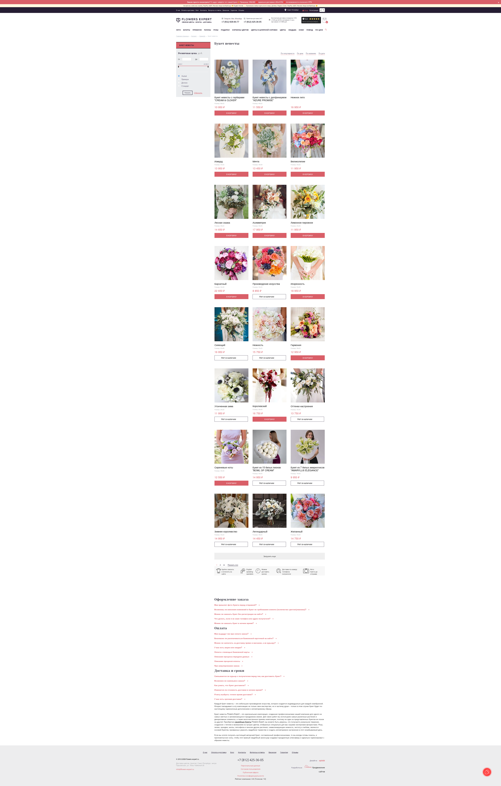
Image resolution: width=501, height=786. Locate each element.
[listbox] (322, 10)
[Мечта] (270, 142)
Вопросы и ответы (214, 10)
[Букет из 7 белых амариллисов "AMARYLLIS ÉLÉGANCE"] (308, 448)
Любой (184, 76)
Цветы (283, 30)
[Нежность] (270, 325)
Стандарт (185, 86)
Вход (306, 10)
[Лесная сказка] (231, 203)
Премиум (197, 30)
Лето (178, 30)
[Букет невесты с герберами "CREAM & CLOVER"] (231, 78)
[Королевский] (270, 386)
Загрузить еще (269, 556)
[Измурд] (231, 142)
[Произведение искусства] (270, 264)
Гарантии (234, 10)
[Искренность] (308, 264)
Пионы (207, 30)
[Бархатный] (231, 264)
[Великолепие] (308, 142)
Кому (301, 30)
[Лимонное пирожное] (308, 203)
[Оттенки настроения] (308, 386)
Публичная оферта (250, 772)
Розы (215, 30)
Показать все (233, 565)
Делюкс (184, 83)
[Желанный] (308, 512)
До (196, 59)
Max (232, 18)
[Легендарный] (270, 512)
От (179, 59)
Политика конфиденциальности (250, 776)
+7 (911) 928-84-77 (230, 22)
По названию (311, 53)
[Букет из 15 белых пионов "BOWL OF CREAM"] (270, 448)
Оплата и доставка (187, 10)
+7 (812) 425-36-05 (252, 22)
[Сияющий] (231, 325)
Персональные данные (250, 765)
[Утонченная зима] (231, 386)
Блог (197, 10)
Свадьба (292, 30)
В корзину (231, 113)
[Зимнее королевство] (231, 512)
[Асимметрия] (270, 203)
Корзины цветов (240, 30)
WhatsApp (238, 18)
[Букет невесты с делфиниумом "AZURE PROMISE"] (270, 78)
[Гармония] (308, 325)
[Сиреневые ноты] (231, 448)
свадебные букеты (243, 722)
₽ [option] (321, 10)
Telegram (227, 18)
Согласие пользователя (250, 769)
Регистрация (313, 10)
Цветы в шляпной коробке (264, 30)
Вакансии (226, 10)
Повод (309, 30)
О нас (178, 10)
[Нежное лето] (308, 78)
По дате (322, 53)
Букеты (186, 30)
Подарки (225, 30)
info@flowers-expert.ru (185, 769)
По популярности (287, 53)
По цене (319, 30)
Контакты (203, 10)
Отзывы (241, 10)
